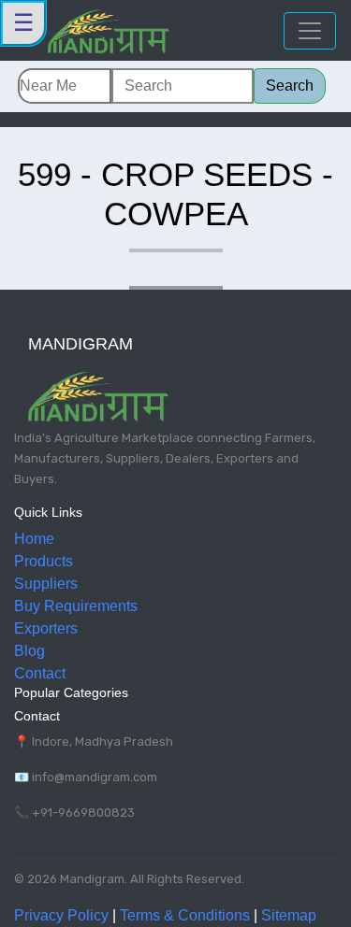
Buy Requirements (76, 606)
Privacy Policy (61, 915)
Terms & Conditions (185, 915)
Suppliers (46, 584)
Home (34, 539)
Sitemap (288, 915)
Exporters (46, 628)
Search (290, 85)
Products (43, 561)
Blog (29, 651)
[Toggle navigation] (310, 31)
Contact (40, 673)
